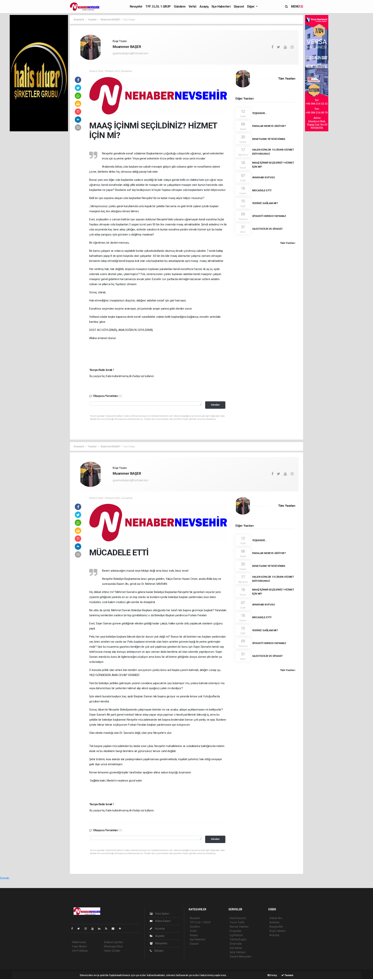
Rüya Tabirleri (277, 930)
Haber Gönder (112, 950)
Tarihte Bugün (238, 939)
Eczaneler (235, 930)
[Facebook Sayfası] (73, 928)
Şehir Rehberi (238, 952)
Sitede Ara (275, 918)
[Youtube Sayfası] (94, 928)
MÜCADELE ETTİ (262, 190)
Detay (273, 975)
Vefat (192, 6)
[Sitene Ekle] (121, 928)
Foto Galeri (162, 913)
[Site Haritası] (115, 928)
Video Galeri (162, 921)
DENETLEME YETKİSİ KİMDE (269, 138)
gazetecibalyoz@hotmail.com (130, 53)
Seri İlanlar (236, 948)
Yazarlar (92, 19)
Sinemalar (236, 943)
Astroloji (274, 935)
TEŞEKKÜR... (259, 113)
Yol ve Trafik (237, 922)
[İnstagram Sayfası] (87, 928)
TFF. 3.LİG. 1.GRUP (158, 6)
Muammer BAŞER (110, 19)
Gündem (180, 6)
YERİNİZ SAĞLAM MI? (265, 203)
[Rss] (107, 928)
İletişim (159, 950)
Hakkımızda (79, 942)
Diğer (251, 6)
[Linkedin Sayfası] (101, 928)
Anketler (274, 922)
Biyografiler (276, 926)
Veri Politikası (80, 950)
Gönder (215, 404)
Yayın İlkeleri (79, 946)
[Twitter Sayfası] (80, 928)
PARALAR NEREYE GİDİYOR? (269, 125)
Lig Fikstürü (236, 935)
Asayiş (204, 6)
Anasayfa (79, 19)
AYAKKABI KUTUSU (263, 177)
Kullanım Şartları (113, 942)
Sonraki (4, 878)
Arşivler (160, 935)
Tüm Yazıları (286, 78)
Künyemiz (161, 943)
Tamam (288, 975)
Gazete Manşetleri (241, 956)
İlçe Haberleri (221, 6)
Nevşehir (136, 6)
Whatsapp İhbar (113, 946)
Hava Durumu (238, 918)
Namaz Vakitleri (239, 926)
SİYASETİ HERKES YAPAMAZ (269, 215)
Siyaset (239, 6)
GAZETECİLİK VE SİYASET (267, 228)
